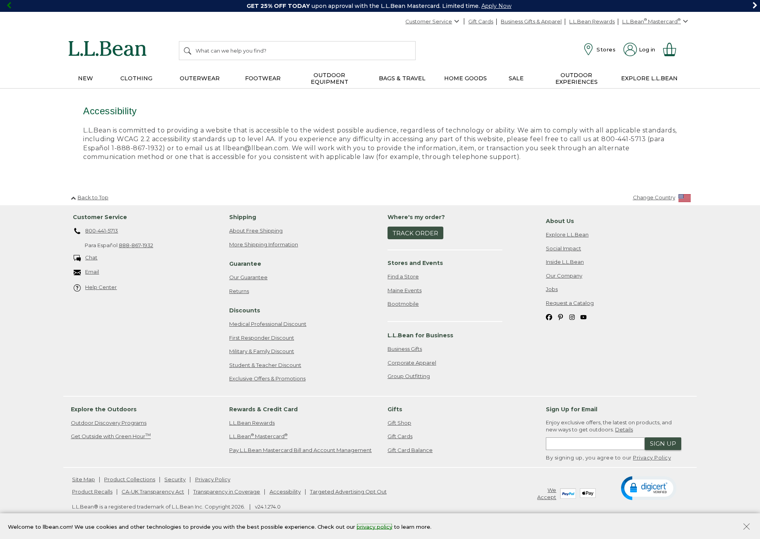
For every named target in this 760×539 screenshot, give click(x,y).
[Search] (188, 50)
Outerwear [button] (200, 78)
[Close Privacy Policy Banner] (746, 527)
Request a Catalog (570, 303)
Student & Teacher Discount (265, 365)
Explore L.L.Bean (567, 234)
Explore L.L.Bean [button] (649, 78)
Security (175, 479)
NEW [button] (85, 78)
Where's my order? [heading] (416, 217)
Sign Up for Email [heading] (571, 409)
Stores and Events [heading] (415, 263)
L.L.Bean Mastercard (258, 436)
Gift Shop (399, 423)
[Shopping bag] (673, 49)
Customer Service (428, 21)
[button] (648, 487)
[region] (380, 6)
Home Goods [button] (465, 78)
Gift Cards (480, 21)
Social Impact (563, 248)
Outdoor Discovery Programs (108, 423)
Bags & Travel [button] (402, 78)
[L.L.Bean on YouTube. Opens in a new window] (583, 317)
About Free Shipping (256, 230)
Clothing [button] (136, 78)
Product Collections (129, 479)
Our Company (564, 275)
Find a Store (403, 276)
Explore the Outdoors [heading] (104, 409)
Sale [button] (516, 78)
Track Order (415, 233)
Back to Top (93, 197)
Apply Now (496, 5)
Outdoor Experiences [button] (576, 78)
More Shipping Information (263, 244)
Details (624, 429)
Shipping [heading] (242, 217)
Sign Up (663, 443)
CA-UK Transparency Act (153, 491)
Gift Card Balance (410, 450)
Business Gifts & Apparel (531, 21)
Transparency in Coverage (226, 491)
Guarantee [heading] (245, 263)
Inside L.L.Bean (565, 262)
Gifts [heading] (395, 409)
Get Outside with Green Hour (111, 436)
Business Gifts (405, 349)
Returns (239, 291)
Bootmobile (403, 304)
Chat (91, 257)
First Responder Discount (261, 338)
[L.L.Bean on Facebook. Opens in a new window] (549, 317)
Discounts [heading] (244, 310)
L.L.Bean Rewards (592, 21)
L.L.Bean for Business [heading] (420, 335)
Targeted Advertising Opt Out (348, 491)
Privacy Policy (652, 457)
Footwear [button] (263, 78)
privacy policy (374, 526)
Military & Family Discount (261, 351)
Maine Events (405, 290)
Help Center (101, 287)
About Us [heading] (560, 221)
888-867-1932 (136, 245)
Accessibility (285, 491)
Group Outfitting (409, 376)
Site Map (83, 479)
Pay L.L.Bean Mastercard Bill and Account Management (300, 450)
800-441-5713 (101, 230)
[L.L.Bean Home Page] (109, 50)
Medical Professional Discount (267, 324)
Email (92, 272)
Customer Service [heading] (100, 217)
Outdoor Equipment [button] (329, 78)
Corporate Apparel (412, 362)
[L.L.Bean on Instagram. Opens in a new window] (572, 317)
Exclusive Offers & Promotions (267, 378)
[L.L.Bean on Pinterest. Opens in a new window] (560, 317)
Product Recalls (92, 491)
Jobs (552, 289)
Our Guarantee (248, 277)
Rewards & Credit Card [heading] (263, 409)
